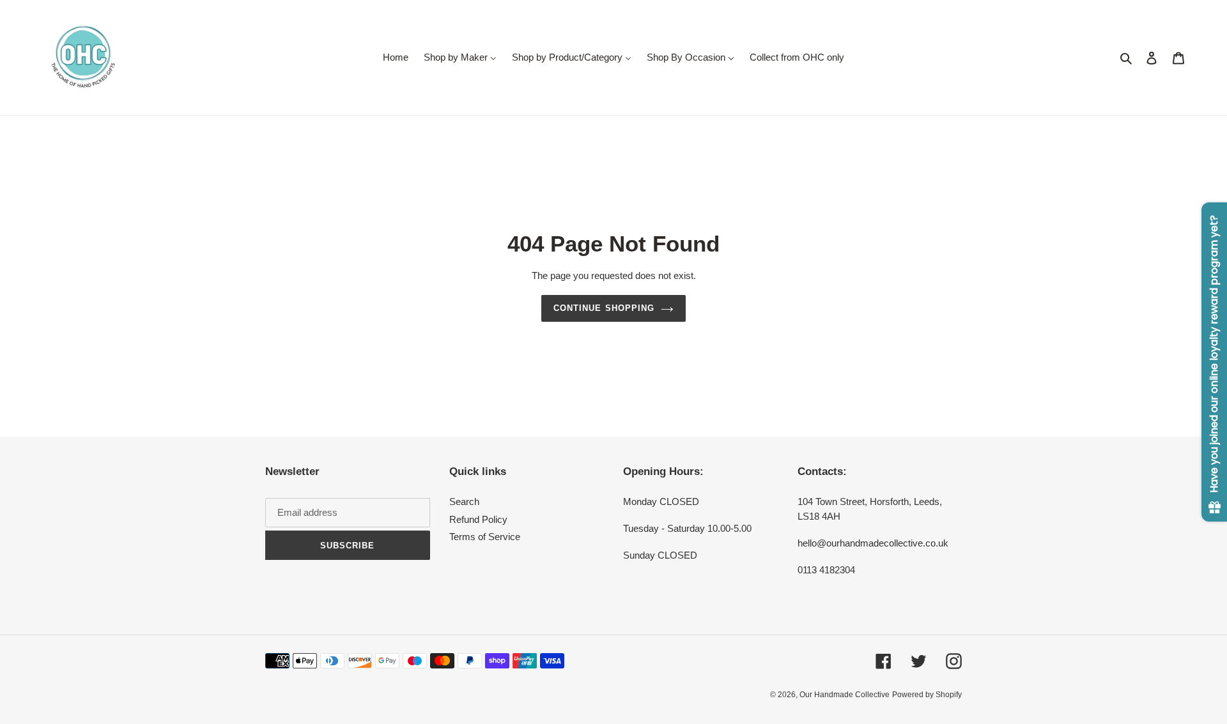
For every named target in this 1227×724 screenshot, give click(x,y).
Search (464, 501)
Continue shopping (603, 308)
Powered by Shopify (927, 694)
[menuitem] (395, 57)
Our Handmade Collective (844, 694)
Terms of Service (484, 536)
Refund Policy (478, 519)
